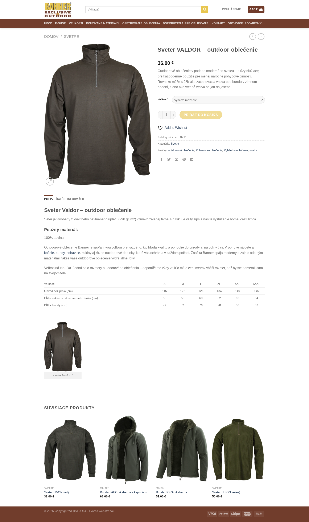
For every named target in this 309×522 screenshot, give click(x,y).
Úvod (48, 23)
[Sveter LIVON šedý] (70, 450)
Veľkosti (76, 23)
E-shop (60, 23)
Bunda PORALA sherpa (171, 492)
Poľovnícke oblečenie (209, 150)
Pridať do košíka (201, 115)
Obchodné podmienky (245, 23)
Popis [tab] (48, 199)
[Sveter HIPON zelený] (238, 450)
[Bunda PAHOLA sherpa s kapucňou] (126, 450)
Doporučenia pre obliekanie (186, 23)
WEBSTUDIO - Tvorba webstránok (91, 511)
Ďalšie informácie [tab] (70, 199)
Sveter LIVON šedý (57, 492)
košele (49, 253)
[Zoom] (50, 181)
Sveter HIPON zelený (226, 492)
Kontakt (218, 23)
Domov (51, 36)
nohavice (73, 253)
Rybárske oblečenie (236, 150)
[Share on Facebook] (161, 159)
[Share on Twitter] (169, 159)
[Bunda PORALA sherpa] (182, 450)
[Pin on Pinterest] (184, 159)
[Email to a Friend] (176, 159)
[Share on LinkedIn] (191, 159)
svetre (253, 150)
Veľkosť (163, 99)
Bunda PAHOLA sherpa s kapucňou (123, 492)
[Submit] (204, 9)
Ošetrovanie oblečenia (141, 23)
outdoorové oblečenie (181, 150)
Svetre (71, 36)
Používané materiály (102, 23)
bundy (60, 253)
